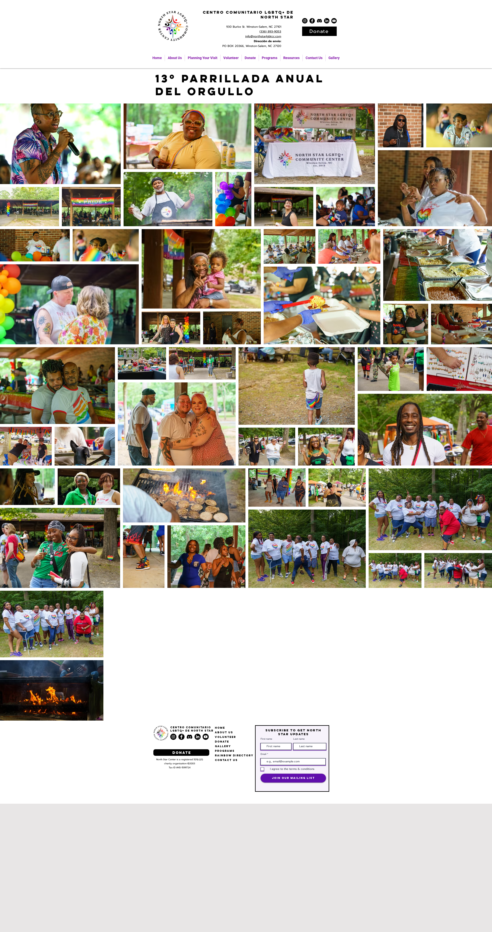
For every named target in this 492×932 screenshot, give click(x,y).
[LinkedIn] (326, 20)
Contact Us (226, 760)
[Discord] (319, 20)
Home (220, 727)
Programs (225, 751)
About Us (224, 732)
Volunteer (225, 737)
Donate (222, 741)
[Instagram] (305, 20)
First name (266, 739)
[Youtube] (334, 20)
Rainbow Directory (234, 755)
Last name (299, 739)
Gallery (223, 746)
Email (263, 754)
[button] (291, 58)
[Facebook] (312, 20)
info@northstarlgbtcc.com (263, 36)
